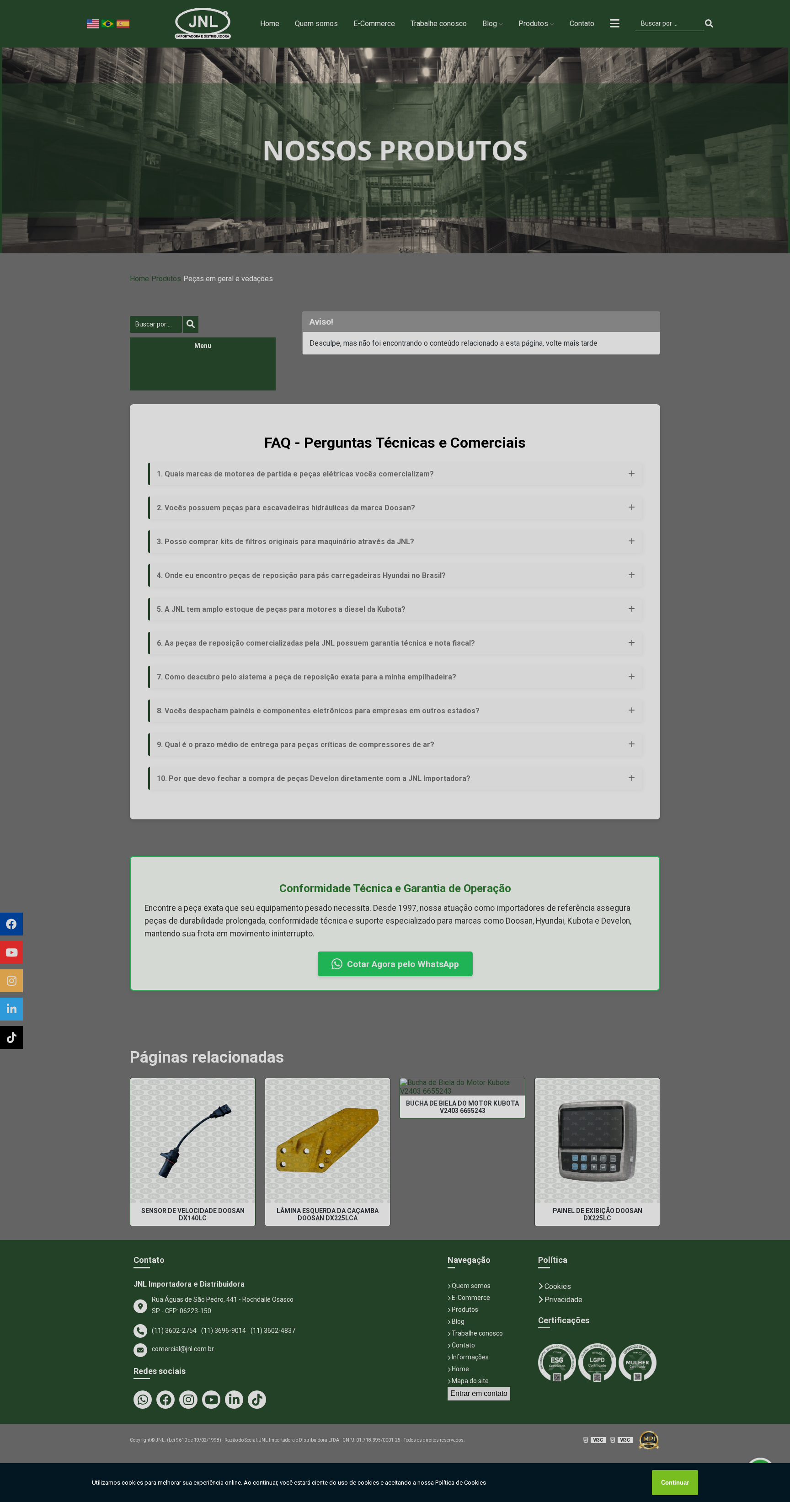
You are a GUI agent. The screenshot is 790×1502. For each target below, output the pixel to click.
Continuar (675, 1482)
